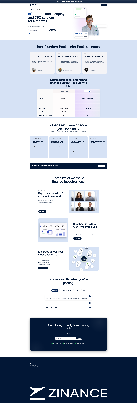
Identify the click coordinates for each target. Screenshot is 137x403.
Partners (74, 369)
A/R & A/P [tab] (77, 290)
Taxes (56, 367)
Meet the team (42, 211)
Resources (71, 4)
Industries (65, 4)
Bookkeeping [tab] (54, 290)
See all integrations (43, 267)
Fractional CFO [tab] (70, 290)
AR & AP (56, 369)
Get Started (104, 4)
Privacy (103, 381)
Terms (106, 381)
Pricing (81, 4)
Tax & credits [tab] (62, 290)
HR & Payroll (57, 371)
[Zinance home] (34, 4)
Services (58, 4)
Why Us (76, 4)
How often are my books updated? (68, 296)
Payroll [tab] (83, 290)
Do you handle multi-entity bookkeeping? (68, 303)
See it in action (77, 238)
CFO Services (57, 373)
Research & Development (59, 375)
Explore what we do (33, 33)
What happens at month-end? (68, 307)
